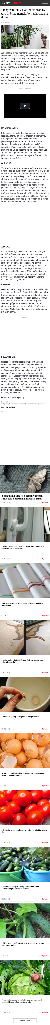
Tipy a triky (45, 502)
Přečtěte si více (25, 1021)
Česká (12, 3)
